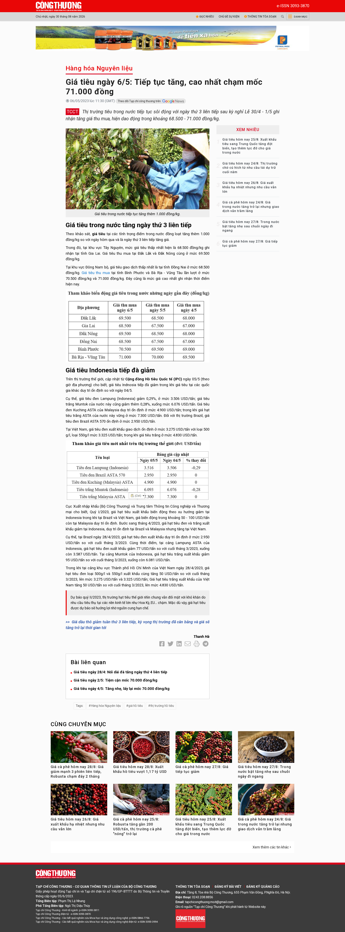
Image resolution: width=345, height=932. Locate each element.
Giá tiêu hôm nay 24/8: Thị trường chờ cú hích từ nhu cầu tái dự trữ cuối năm (250, 168)
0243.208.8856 (202, 897)
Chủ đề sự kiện (229, 16)
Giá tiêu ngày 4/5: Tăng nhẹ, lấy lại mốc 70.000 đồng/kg (122, 688)
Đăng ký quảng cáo (263, 887)
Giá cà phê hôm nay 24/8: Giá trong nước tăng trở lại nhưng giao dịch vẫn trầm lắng (250, 206)
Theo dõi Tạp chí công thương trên (139, 101)
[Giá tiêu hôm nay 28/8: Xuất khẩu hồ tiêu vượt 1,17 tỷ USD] (141, 748)
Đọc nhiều (206, 16)
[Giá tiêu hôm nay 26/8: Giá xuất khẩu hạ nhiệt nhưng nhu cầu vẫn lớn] (79, 801)
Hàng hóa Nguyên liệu (99, 68)
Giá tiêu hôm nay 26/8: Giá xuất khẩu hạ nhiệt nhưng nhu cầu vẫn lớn (249, 187)
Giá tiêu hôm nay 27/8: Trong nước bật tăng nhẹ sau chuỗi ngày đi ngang (250, 226)
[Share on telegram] (205, 643)
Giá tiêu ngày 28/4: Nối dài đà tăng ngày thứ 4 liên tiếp (120, 672)
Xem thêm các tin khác (271, 847)
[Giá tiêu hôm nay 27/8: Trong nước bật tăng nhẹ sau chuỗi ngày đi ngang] (266, 748)
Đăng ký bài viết (228, 887)
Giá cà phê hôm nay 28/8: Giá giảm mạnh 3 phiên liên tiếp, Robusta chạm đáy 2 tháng (77, 772)
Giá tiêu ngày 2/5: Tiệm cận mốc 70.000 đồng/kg (115, 680)
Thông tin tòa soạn (261, 16)
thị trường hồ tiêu (162, 706)
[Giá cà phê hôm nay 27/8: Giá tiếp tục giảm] (203, 748)
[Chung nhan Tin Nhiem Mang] (190, 918)
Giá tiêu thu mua (96, 273)
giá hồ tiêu (135, 706)
